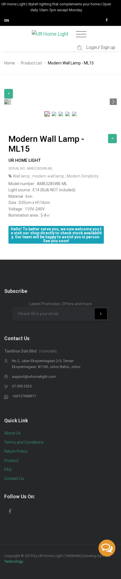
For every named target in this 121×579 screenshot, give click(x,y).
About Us (12, 433)
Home (9, 63)
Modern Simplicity (82, 176)
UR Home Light (24, 160)
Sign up (108, 47)
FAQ (8, 469)
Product (11, 460)
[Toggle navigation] (81, 34)
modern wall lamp (48, 176)
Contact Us (14, 478)
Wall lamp (22, 176)
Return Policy (16, 451)
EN (6, 20)
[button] (113, 101)
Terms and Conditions (24, 442)
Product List (31, 63)
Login (91, 47)
